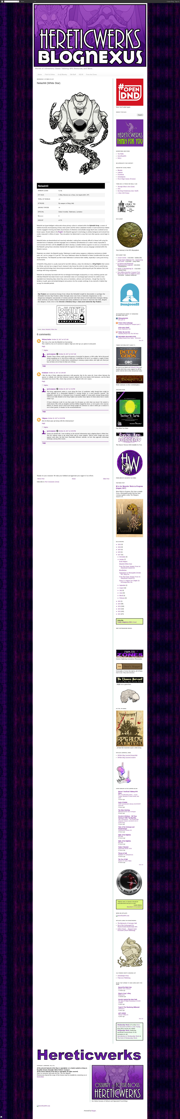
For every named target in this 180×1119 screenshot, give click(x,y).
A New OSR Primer (123, 193)
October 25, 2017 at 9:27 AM (60, 340)
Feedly (119, 622)
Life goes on (121, 320)
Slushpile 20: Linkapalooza (125, 855)
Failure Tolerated (123, 847)
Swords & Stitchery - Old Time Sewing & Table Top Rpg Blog (127, 817)
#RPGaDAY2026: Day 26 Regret (127, 812)
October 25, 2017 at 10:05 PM (56, 418)
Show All (141, 340)
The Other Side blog (124, 810)
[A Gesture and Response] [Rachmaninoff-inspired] (125, 264)
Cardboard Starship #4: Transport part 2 (129, 324)
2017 (119, 555)
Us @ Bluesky (62, 74)
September (122, 585)
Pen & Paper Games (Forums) (127, 179)
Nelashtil (48, 329)
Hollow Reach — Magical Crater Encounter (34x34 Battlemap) (127, 930)
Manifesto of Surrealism (134, 907)
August (121, 588)
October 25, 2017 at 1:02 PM (67, 389)
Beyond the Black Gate (125, 987)
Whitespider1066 (123, 318)
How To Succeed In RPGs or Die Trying (128, 1026)
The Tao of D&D (123, 859)
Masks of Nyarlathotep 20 (125, 269)
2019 (119, 550)
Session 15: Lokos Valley (124, 861)
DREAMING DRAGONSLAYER (127, 337)
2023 (119, 545)
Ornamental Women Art (125, 830)
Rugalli (60, 232)
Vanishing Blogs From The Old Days (128, 334)
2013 (119, 609)
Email (134, 622)
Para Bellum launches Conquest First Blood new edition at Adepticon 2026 (129, 273)
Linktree (120, 173)
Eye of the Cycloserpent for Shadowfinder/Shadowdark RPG (127, 926)
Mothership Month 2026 (125, 849)
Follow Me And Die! (124, 332)
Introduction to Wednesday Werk (128, 1036)
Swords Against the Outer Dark (127, 1000)
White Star (54, 329)
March (121, 596)
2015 (119, 604)
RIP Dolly (120, 836)
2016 (119, 601)
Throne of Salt (122, 853)
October (121, 560)
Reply (43, 347)
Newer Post (40, 479)
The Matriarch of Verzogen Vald (127, 923)
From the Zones (91, 74)
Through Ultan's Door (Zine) (126, 187)
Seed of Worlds (122, 802)
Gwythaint (45, 373)
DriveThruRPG (122, 156)
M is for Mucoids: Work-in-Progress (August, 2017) (129, 487)
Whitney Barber (46, 340)
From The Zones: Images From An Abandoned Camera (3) (129, 577)
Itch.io (119, 158)
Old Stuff (73, 74)
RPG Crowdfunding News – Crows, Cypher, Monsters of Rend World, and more (128, 796)
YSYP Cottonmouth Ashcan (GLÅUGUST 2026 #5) (129, 805)
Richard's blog (134, 367)
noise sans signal (123, 328)
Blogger (93, 1111)
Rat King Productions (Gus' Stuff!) (128, 191)
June (121, 593)
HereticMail (40, 1077)
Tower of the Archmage (125, 323)
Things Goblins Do (123, 1015)
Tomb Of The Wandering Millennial (128, 1007)
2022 (119, 547)
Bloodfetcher (123, 570)
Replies (46, 350)
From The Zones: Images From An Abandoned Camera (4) (129, 567)
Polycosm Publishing (124, 978)
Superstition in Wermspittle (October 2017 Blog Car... (130, 573)
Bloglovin (125, 622)
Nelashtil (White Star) (125, 564)
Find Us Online (50, 74)
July (120, 591)
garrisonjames (51, 354)
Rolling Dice (121, 995)
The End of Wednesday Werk (127, 1038)
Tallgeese (44, 418)
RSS (130, 622)
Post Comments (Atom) (52, 482)
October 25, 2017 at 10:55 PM (67, 431)
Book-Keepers (123, 562)
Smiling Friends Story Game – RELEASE (129, 338)
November (122, 557)
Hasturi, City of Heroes (124, 989)
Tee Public (121, 154)
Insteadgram (121, 177)
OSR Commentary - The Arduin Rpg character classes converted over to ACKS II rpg (128, 821)
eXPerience (121, 1009)
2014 (119, 606)
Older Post (106, 479)
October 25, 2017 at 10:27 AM (67, 354)
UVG (119, 189)
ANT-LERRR (122, 1013)
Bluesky (120, 170)
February (122, 598)
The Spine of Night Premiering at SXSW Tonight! (129, 1002)
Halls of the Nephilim (124, 835)
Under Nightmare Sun (124, 329)
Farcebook (121, 175)
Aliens (43, 329)
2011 (119, 614)
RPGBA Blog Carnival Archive (127, 758)
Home (40, 74)
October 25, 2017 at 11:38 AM (57, 373)
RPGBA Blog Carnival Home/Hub (127, 755)
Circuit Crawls (122, 258)
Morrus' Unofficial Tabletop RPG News (128, 792)
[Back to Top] (1, 1117)
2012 (119, 611)
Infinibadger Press (123, 976)
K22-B (81, 74)
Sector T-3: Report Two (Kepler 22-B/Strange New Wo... (129, 581)
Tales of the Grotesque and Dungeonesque (126, 828)
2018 (119, 552)
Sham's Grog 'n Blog (124, 994)
